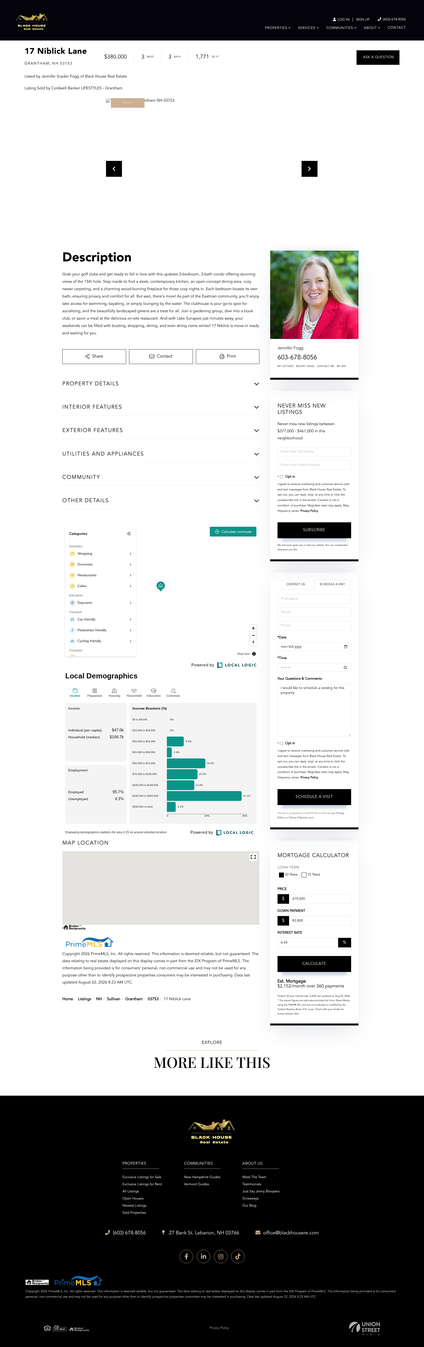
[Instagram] (220, 1256)
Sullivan (113, 999)
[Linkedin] (203, 1256)
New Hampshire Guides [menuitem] (202, 1177)
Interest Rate (290, 933)
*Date (282, 637)
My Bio (341, 366)
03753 (153, 999)
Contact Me (325, 366)
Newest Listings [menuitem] (134, 1206)
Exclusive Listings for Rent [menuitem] (142, 1184)
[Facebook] (186, 1256)
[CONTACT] (378, 57)
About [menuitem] (370, 28)
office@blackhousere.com (291, 1233)
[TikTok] (238, 1256)
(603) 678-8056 (394, 19)
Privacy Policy (309, 511)
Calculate (314, 964)
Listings (84, 999)
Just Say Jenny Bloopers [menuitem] (260, 1191)
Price (282, 889)
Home (67, 999)
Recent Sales (305, 366)
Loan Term (288, 867)
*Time (282, 658)
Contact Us (295, 584)
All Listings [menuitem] (130, 1191)
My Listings (286, 366)
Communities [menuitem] (339, 28)
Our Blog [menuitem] (249, 1206)
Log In (343, 20)
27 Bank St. (203, 1233)
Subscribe (314, 530)
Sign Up (363, 20)
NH (99, 999)
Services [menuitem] (307, 28)
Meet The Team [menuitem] (254, 1177)
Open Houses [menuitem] (133, 1198)
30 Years (291, 874)
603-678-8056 (297, 358)
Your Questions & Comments (300, 679)
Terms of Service (298, 818)
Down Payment (291, 911)
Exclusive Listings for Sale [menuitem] (141, 1177)
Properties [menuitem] (276, 28)
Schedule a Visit (332, 584)
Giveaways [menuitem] (250, 1198)
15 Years (313, 874)
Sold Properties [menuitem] (134, 1213)
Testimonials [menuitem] (251, 1184)
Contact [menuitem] (397, 28)
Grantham (134, 999)
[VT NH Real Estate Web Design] (364, 1328)
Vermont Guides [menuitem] (196, 1184)
